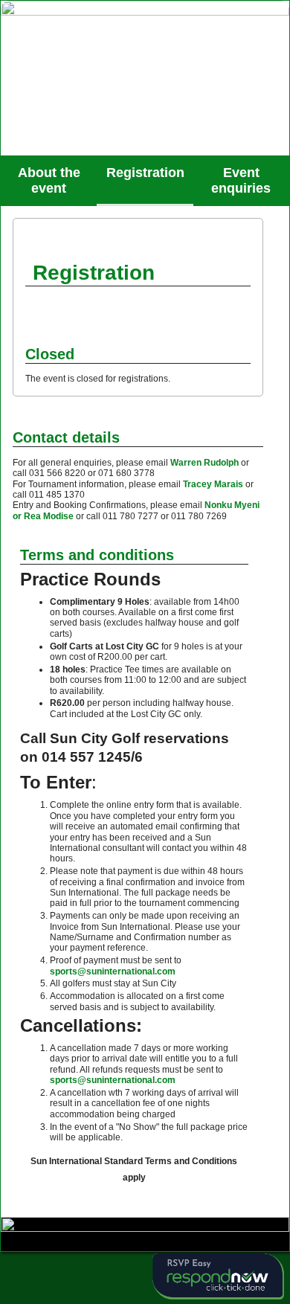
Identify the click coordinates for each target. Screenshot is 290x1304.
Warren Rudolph (203, 462)
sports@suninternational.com (112, 971)
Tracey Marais (212, 484)
